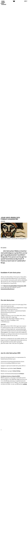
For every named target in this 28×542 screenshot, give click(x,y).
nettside (25, 384)
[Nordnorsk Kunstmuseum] (3, 3)
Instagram (3, 408)
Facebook (3, 407)
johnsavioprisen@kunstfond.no (7, 289)
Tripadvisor (3, 410)
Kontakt (4, 403)
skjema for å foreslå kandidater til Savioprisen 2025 (15, 285)
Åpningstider (6, 401)
